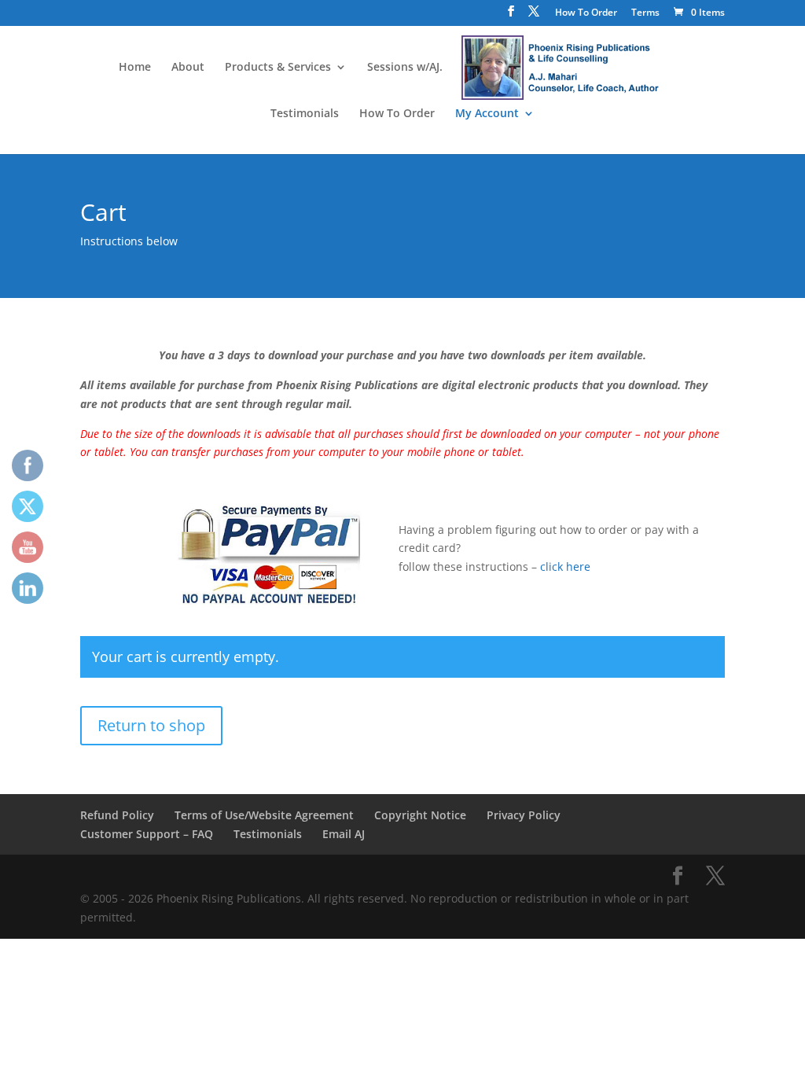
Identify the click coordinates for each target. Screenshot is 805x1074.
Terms (645, 13)
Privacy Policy (524, 814)
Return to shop (151, 725)
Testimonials (304, 114)
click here (565, 566)
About (187, 67)
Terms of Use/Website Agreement (264, 814)
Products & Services (278, 67)
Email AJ (343, 833)
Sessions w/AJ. (405, 67)
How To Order (586, 13)
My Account (487, 114)
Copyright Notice (420, 814)
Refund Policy (117, 814)
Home (135, 67)
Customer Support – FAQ (146, 833)
